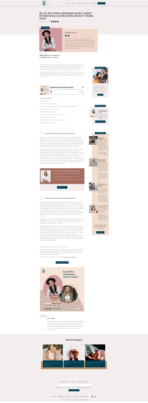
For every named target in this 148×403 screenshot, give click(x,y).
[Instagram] (66, 36)
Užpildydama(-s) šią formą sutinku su (74, 387)
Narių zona (93, 3)
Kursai (73, 3)
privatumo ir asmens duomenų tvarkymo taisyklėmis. (81, 387)
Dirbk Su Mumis (83, 396)
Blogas (86, 3)
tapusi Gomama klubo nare (69, 257)
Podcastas (80, 3)
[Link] (68, 36)
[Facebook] (92, 396)
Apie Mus (53, 396)
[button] (101, 3)
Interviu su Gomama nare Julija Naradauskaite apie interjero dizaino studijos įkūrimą (52, 364)
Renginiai (61, 396)
